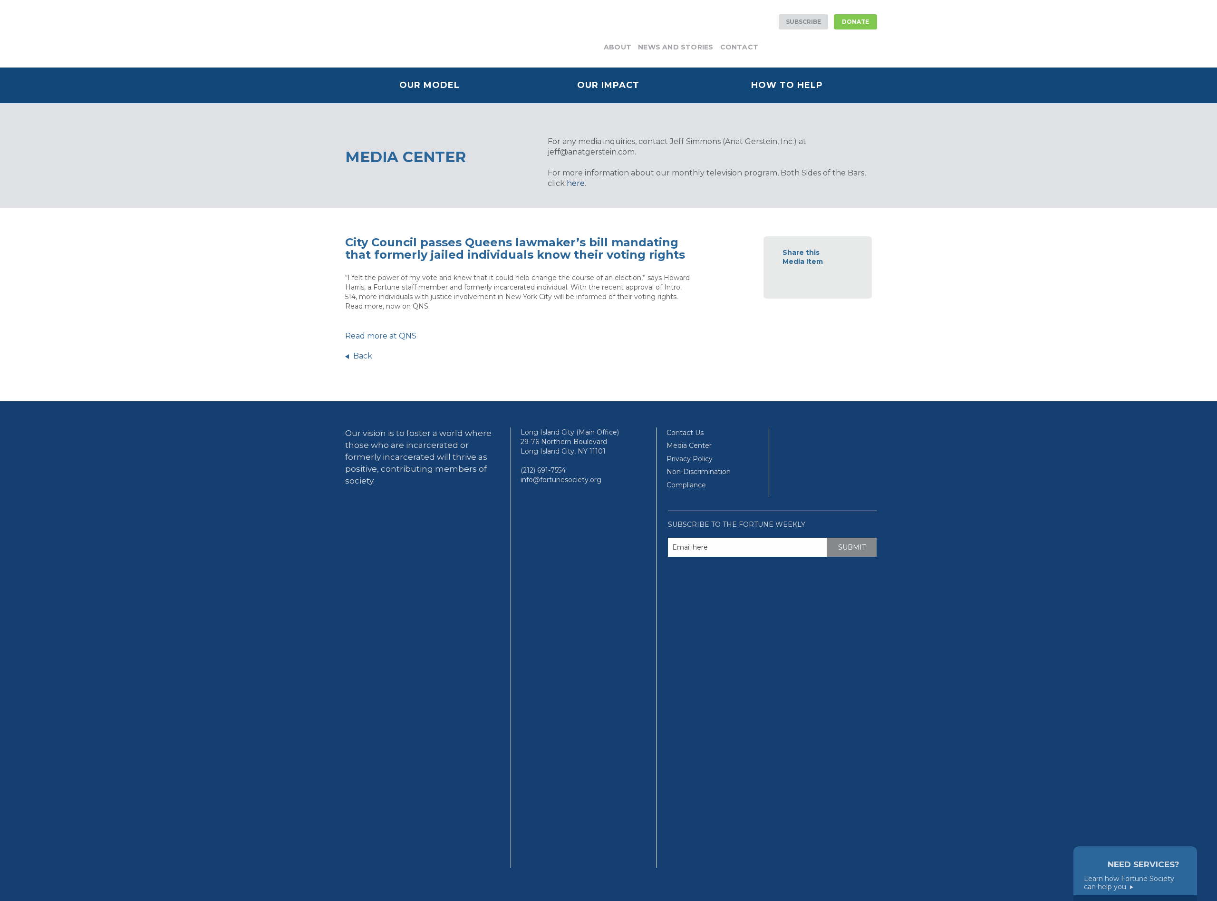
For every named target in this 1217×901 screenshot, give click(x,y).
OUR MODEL (429, 85)
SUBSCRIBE (803, 21)
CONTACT (739, 47)
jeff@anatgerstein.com (591, 151)
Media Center (689, 445)
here (576, 183)
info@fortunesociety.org (561, 479)
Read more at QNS (380, 336)
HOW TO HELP (787, 85)
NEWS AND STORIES (675, 47)
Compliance (686, 485)
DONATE (855, 21)
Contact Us (685, 432)
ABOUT (617, 47)
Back (362, 356)
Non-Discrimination (698, 471)
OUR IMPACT (608, 85)
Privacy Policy (689, 459)
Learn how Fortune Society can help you (1129, 883)
